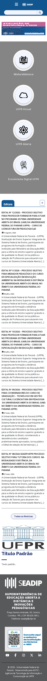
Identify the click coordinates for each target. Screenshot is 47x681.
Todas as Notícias (23, 516)
